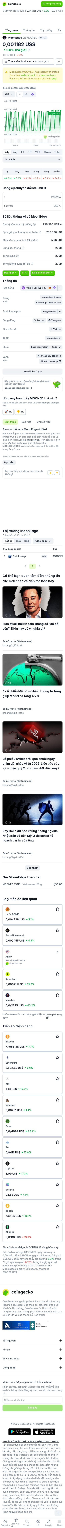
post (54, 78)
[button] (51, 297)
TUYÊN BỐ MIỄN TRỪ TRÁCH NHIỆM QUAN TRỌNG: (30, 1441)
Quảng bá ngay (54, 1014)
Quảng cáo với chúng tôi (16, 388)
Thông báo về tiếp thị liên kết (16, 535)
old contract (28, 75)
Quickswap (33, 439)
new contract (48, 75)
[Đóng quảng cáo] (57, 952)
